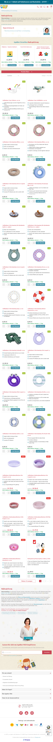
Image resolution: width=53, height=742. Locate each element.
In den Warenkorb (12, 65)
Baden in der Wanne (6, 19)
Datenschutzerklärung (13, 655)
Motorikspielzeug (21, 613)
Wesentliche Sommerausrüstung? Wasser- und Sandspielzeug (17, 30)
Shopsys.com (37, 737)
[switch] (48, 734)
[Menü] (51, 725)
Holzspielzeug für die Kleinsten (8, 613)
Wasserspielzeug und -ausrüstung (10, 10)
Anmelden (47, 652)
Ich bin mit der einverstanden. (12, 655)
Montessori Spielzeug (32, 613)
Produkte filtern (25, 72)
